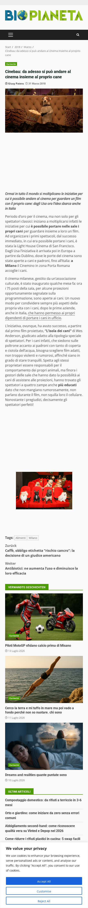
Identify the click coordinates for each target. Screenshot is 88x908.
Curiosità (11, 64)
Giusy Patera (16, 83)
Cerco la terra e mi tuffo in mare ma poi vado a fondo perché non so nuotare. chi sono (44, 679)
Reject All (44, 901)
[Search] (78, 35)
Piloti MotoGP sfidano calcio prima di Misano (44, 617)
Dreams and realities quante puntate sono (44, 746)
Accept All (44, 881)
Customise (44, 891)
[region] (44, 875)
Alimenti (21, 538)
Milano (33, 538)
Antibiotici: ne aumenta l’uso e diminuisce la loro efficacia (41, 568)
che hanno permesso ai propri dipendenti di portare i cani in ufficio (40, 315)
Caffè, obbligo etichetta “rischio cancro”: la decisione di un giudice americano (40, 550)
